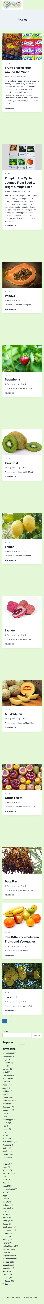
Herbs (4, 1240)
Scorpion (6, 1157)
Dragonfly (6, 1110)
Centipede (6, 1145)
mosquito (6, 1132)
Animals (5, 1069)
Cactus (5, 1224)
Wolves (5, 1214)
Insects (5, 1085)
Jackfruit (11, 997)
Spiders (5, 1164)
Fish (4, 1082)
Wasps (5, 1139)
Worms (5, 1170)
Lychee (10, 630)
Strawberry (13, 379)
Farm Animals (8, 1189)
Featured (6, 1079)
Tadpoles (6, 1063)
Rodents (5, 1205)
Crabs (4, 1148)
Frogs (4, 1059)
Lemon (9, 547)
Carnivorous (7, 1227)
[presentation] (22, 46)
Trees (4, 1252)
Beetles (5, 1097)
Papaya (10, 296)
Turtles (5, 1284)
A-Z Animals (7, 1053)
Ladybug (6, 1123)
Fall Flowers (7, 1230)
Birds (4, 1072)
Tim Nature (10, 76)
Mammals (6, 1173)
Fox (3, 1192)
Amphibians (7, 1056)
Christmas (6, 1075)
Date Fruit (12, 881)
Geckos (5, 1271)
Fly (3, 1116)
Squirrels (6, 1208)
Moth (4, 1135)
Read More (10, 108)
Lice (4, 1126)
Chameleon (7, 1265)
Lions (4, 1199)
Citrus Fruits (13, 798)
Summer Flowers (9, 1249)
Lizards (5, 1275)
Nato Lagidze (11, 191)
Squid (4, 1167)
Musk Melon (13, 714)
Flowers (5, 1233)
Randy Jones (11, 300)
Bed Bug (5, 1091)
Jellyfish (5, 1151)
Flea (4, 1113)
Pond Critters (7, 1154)
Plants (5, 1221)
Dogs (4, 1186)
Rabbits (5, 1202)
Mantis (5, 1129)
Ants (4, 1088)
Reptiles (5, 1262)
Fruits (7, 63)
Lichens (5, 1243)
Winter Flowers (8, 1259)
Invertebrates (8, 1142)
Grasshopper (7, 1120)
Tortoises (6, 1281)
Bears (4, 1180)
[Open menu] (40, 4)
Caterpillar (6, 1104)
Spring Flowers (8, 1246)
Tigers (5, 1211)
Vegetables (7, 1256)
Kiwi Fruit (11, 463)
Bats (4, 1177)
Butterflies (6, 1101)
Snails (4, 1161)
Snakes (5, 1278)
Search (5, 1032)
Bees (4, 1094)
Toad (4, 1066)
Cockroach (6, 1107)
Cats (4, 1183)
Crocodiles (6, 1268)
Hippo (4, 1196)
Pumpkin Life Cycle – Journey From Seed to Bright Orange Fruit (20, 182)
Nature (5, 1218)
